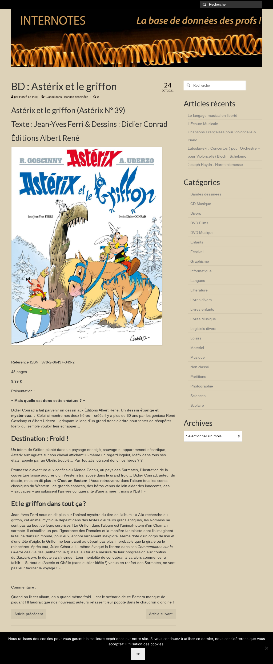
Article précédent (28, 614)
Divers (195, 213)
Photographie (201, 386)
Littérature (199, 290)
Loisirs (195, 338)
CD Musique (200, 204)
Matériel (197, 348)
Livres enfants (202, 309)
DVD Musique (202, 232)
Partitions (198, 376)
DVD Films (199, 223)
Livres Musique (203, 319)
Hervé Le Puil (28, 96)
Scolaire (197, 405)
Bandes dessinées (76, 96)
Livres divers (201, 300)
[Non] (266, 648)
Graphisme (199, 261)
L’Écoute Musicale (203, 124)
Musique (197, 357)
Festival (196, 252)
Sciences (198, 396)
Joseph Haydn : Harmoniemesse (215, 164)
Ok (138, 654)
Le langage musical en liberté (212, 115)
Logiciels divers (203, 328)
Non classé (199, 367)
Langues (197, 280)
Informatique (201, 271)
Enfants (196, 242)
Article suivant (160, 614)
